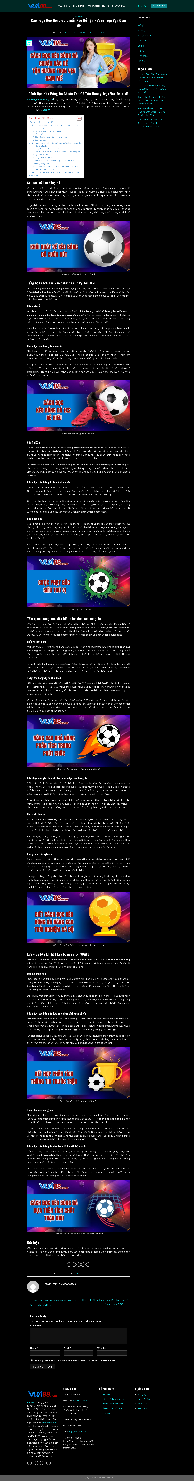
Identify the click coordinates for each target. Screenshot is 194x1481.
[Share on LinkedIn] (88, 1264)
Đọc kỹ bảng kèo (41, 163)
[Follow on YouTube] (48, 1463)
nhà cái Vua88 (49, 1422)
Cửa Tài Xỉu (39, 134)
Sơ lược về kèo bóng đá (41, 122)
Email (67, 1348)
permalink (99, 1274)
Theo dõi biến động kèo (45, 169)
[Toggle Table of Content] (78, 118)
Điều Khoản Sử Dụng (113, 1408)
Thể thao (78, 6)
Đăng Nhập (144, 1399)
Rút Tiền (142, 1408)
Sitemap (106, 1413)
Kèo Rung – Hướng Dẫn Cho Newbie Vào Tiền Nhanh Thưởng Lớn (150, 123)
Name (34, 1348)
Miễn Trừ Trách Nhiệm (113, 1399)
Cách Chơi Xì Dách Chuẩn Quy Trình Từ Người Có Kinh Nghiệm (151, 100)
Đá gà (141, 25)
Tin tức (141, 61)
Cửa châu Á (39, 128)
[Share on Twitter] (74, 1264)
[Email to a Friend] (78, 1264)
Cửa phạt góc (40, 140)
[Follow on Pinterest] (44, 1463)
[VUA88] (40, 6)
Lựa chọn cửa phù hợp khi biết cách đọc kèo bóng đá (57, 152)
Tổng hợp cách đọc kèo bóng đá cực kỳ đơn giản (54, 125)
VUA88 (46, 110)
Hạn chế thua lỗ (41, 155)
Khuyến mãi (118, 6)
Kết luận (34, 175)
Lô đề (141, 46)
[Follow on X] (34, 1463)
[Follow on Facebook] (29, 1463)
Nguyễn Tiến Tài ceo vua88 (92, 33)
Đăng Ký (142, 1394)
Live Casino (93, 6)
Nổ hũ (105, 6)
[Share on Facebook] (69, 1264)
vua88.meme (80, 1400)
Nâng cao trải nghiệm (44, 157)
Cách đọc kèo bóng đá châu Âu (47, 131)
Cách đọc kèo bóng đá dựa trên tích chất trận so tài (57, 172)
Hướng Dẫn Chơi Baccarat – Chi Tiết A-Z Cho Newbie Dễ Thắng (152, 77)
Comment (36, 1325)
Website (101, 1348)
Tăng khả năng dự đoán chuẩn (47, 149)
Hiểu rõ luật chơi (41, 146)
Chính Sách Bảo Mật (112, 1404)
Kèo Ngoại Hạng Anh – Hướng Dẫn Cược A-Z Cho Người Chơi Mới (151, 111)
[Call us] (39, 1463)
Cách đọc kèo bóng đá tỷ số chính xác (51, 137)
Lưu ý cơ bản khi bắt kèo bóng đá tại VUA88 (52, 160)
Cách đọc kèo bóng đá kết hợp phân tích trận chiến (56, 166)
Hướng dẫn (144, 30)
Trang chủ (63, 6)
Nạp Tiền (142, 1404)
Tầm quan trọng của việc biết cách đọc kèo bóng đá (55, 143)
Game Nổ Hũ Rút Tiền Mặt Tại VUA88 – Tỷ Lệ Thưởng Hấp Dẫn (152, 89)
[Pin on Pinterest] (83, 1264)
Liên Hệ (106, 1394)
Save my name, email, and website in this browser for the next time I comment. (75, 1360)
